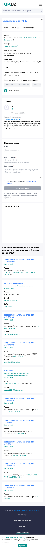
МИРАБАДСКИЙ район (12, 384)
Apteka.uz (17, 510)
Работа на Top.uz (22, 533)
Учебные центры (10, 373)
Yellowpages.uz (34, 510)
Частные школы (10, 286)
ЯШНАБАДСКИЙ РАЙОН (29, 38)
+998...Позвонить (10, 47)
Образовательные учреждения (17, 84)
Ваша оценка (10, 157)
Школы (6, 264)
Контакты (22, 527)
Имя (6, 146)
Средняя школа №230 (12, 119)
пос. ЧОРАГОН (18, 433)
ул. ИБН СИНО (18, 356)
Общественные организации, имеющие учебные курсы (16, 375)
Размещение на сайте (22, 521)
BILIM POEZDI (9, 370)
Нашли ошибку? (13, 91)
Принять (22, 546)
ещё (11, 264)
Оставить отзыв (22, 188)
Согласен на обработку (21, 182)
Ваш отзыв (9, 166)
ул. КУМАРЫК (15, 477)
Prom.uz (25, 510)
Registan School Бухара (13, 283)
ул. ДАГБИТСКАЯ (19, 455)
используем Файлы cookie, (15, 538)
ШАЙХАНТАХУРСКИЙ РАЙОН (14, 273)
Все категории (22, 515)
